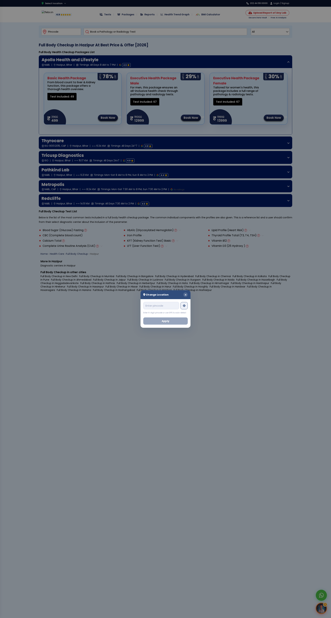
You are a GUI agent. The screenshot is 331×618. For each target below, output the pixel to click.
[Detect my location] (184, 305)
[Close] (185, 294)
